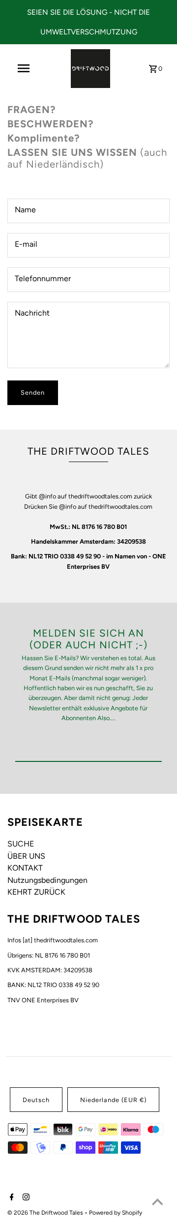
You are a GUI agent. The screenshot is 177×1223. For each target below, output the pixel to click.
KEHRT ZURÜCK (36, 892)
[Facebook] (10, 1198)
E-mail (26, 244)
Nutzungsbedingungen (47, 880)
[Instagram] (25, 1198)
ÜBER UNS (26, 856)
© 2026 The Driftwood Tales (46, 1212)
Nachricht (32, 313)
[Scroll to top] (157, 1203)
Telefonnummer (43, 278)
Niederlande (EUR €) (113, 1100)
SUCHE (20, 843)
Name (25, 209)
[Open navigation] (23, 68)
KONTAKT (25, 868)
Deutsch (36, 1100)
